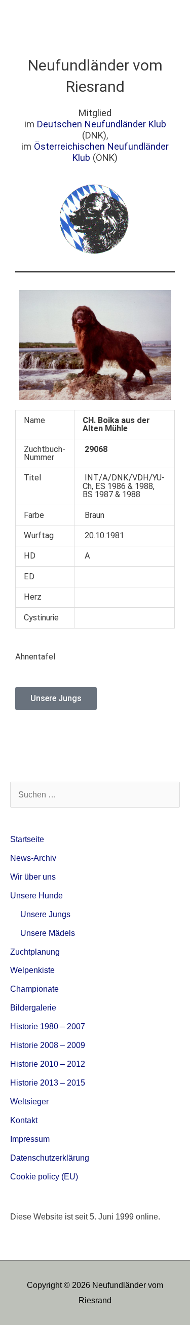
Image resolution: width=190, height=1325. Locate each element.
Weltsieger (29, 1101)
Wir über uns (33, 876)
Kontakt (23, 1120)
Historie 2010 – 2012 (47, 1063)
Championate (34, 988)
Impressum (30, 1138)
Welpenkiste (32, 969)
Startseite (27, 839)
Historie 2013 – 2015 (47, 1082)
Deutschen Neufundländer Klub (101, 124)
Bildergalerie (33, 1007)
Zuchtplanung (35, 951)
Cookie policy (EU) (44, 1176)
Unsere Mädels (47, 932)
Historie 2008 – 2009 (47, 1045)
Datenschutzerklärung (49, 1157)
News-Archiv (33, 857)
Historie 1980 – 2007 (47, 1026)
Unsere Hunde (36, 895)
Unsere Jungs (45, 914)
